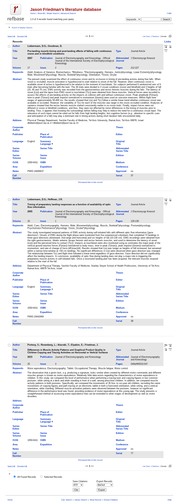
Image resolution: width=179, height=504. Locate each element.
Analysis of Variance (44, 72)
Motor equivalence (36, 368)
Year (15, 58)
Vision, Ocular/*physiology (81, 228)
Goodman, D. (55, 46)
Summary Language (45, 142)
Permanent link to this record (90, 182)
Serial (119, 175)
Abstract (17, 79)
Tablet (70, 368)
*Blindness (77, 72)
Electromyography (50, 225)
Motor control (121, 368)
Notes (16, 171)
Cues (36, 225)
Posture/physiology (140, 225)
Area (15, 166)
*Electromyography (93, 72)
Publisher (18, 134)
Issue (43, 67)
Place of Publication (46, 135)
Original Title (120, 142)
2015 (29, 357)
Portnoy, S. (33, 344)
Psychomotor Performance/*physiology (47, 228)
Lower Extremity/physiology (148, 72)
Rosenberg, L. (48, 344)
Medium (120, 162)
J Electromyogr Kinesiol (143, 58)
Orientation (94, 74)
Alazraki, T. (64, 344)
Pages (119, 67)
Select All (11, 36)
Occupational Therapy (86, 368)
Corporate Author (18, 128)
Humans (109, 72)
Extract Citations (111, 500)
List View (146, 36)
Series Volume (17, 156)
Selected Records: (53, 477)
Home (32, 13)
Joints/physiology (123, 72)
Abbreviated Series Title (122, 149)
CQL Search (66, 500)
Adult (30, 72)
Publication (46, 58)
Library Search (80, 500)
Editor (119, 134)
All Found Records (26, 477)
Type (118, 51)
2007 (29, 58)
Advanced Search (68, 13)
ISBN (43, 162)
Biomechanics (63, 72)
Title (15, 51)
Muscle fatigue (105, 368)
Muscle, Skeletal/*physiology (73, 74)
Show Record (95, 500)
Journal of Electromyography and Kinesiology (78, 357)
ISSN (15, 162)
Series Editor (16, 149)
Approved (121, 171)
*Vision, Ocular (109, 74)
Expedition (46, 166)
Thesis (119, 127)
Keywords (18, 72)
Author (16, 46)
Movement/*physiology (45, 74)
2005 (29, 211)
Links (167, 41)
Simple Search (52, 13)
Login (169, 13)
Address (17, 120)
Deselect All (22, 36)
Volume (17, 67)
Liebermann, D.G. (36, 46)
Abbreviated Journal (122, 59)
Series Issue (43, 156)
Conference (122, 166)
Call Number (17, 176)
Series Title (46, 148)
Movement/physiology (88, 225)
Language (18, 141)
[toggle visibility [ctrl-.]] (10, 474)
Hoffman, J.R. (55, 199)
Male (29, 74)
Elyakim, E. (77, 344)
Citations (155, 36)
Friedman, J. (91, 344)
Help (169, 500)
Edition (120, 155)
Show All (40, 13)
